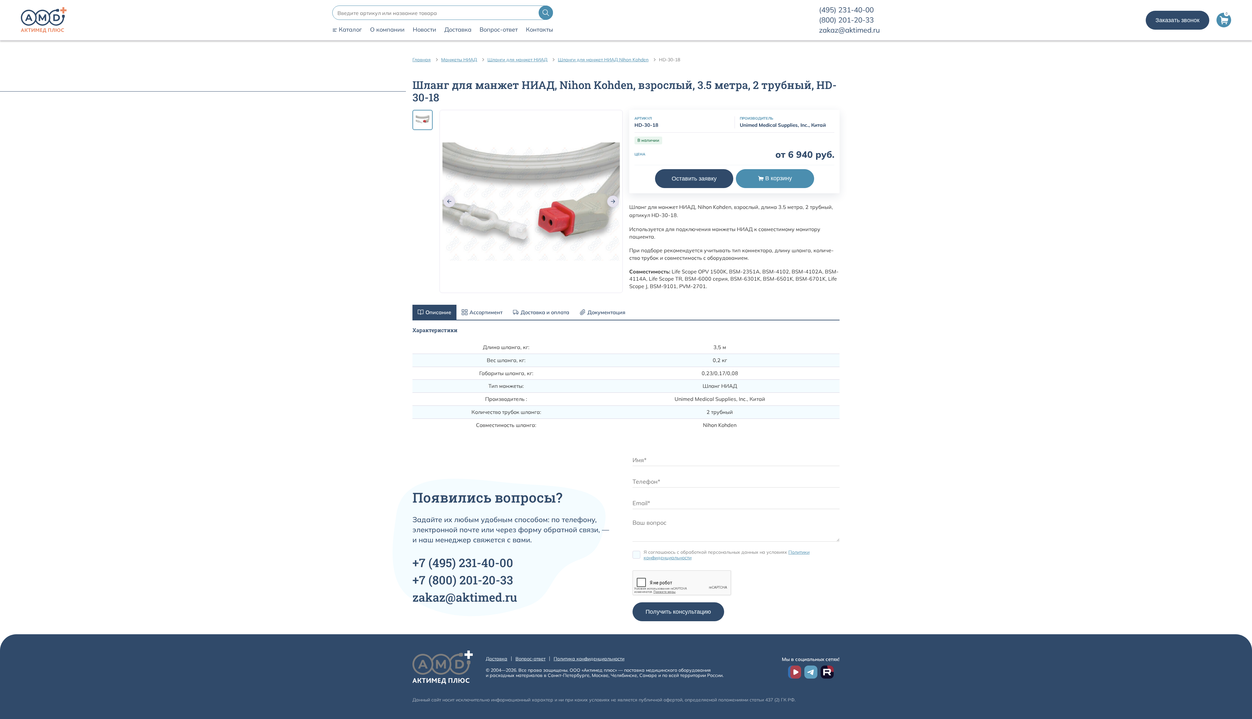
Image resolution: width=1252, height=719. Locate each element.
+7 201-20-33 (462, 580)
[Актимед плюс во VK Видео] (794, 672)
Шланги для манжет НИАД (517, 60)
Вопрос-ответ (499, 29)
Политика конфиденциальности (589, 659)
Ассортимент (486, 312)
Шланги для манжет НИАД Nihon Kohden (603, 60)
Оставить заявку (694, 178)
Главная (421, 60)
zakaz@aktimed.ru (849, 30)
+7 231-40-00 (462, 562)
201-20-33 (846, 19)
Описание (438, 312)
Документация (606, 312)
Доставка (457, 29)
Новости (424, 29)
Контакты (539, 29)
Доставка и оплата (545, 312)
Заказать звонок (1177, 20)
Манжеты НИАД (459, 60)
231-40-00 (846, 9)
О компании (387, 29)
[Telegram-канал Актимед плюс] (810, 672)
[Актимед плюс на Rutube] (827, 672)
